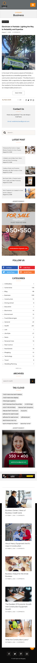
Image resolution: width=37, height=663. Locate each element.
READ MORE (18, 93)
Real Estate (19, 348)
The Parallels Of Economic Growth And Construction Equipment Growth (18, 606)
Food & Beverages (19, 318)
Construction (19, 299)
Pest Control (19, 345)
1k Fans (9, 268)
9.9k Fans (27, 268)
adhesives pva (25, 417)
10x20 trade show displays (10, 397)
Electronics (19, 310)
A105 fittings (28, 404)
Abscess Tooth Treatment (10, 410)
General (19, 322)
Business (5, 21)
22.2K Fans (27, 272)
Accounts (24, 410)
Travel (19, 360)
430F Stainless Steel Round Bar (12, 404)
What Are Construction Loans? (17, 640)
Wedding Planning (19, 364)
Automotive (19, 287)
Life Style (19, 333)
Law (19, 329)
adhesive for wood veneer (10, 417)
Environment (19, 314)
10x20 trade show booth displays (12, 394)
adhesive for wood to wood (10, 414)
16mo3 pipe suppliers (9, 401)
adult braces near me (9, 420)
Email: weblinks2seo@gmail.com (18, 121)
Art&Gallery (19, 284)
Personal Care (19, 341)
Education (19, 306)
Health (19, 326)
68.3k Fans (10, 272)
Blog (19, 291)
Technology (19, 356)
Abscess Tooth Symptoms (25, 407)
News (19, 337)
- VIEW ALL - (18, 368)
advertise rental (25, 423)
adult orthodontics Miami (10, 423)
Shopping (19, 352)
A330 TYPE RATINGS (9, 407)
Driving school (19, 303)
